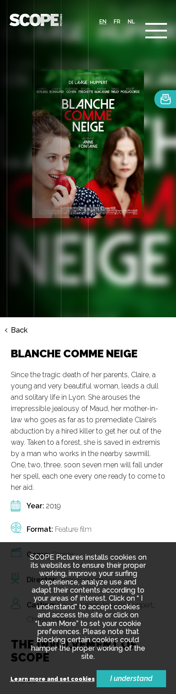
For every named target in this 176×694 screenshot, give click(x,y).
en (103, 21)
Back (19, 330)
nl (131, 21)
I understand (131, 678)
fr (117, 21)
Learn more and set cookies (52, 679)
